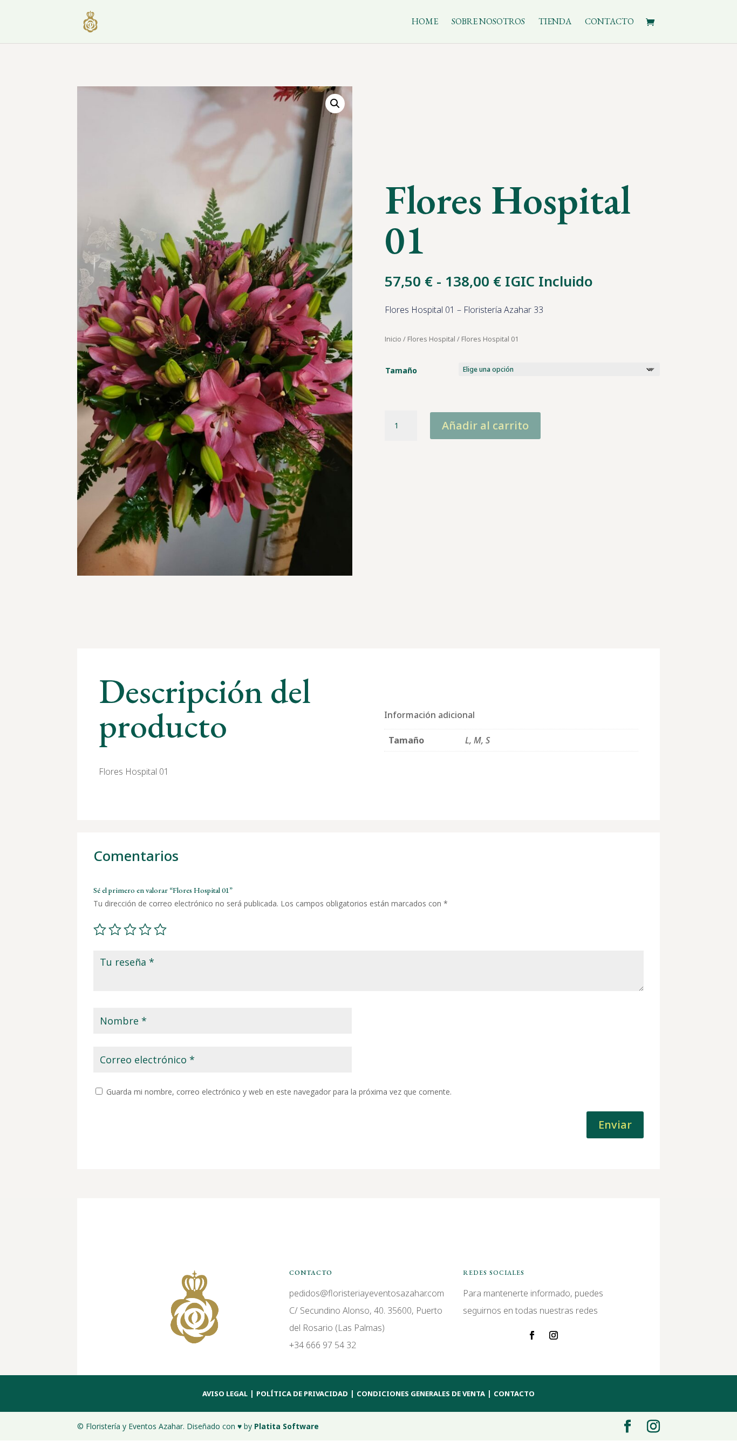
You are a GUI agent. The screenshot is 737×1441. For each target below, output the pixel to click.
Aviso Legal (225, 1393)
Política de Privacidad (302, 1393)
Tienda (554, 22)
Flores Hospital (431, 339)
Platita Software (286, 1426)
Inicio (393, 339)
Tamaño (401, 370)
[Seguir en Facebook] (532, 1335)
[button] (335, 103)
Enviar (615, 1124)
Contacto (609, 22)
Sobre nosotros (488, 22)
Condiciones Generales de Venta (421, 1393)
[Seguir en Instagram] (553, 1335)
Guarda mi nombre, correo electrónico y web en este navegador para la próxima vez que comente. (279, 1092)
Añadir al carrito (485, 425)
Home (425, 22)
